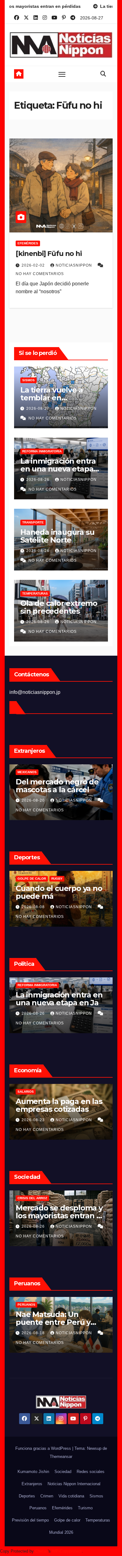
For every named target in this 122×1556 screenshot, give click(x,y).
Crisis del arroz (32, 1198)
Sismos (28, 380)
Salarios (26, 1091)
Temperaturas (35, 593)
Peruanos (26, 1304)
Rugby (57, 878)
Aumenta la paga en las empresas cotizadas (59, 1105)
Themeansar (61, 1456)
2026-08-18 (34, 1333)
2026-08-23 (34, 1120)
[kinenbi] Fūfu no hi (49, 253)
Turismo (85, 1508)
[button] (103, 74)
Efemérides (28, 243)
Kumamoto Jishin (33, 1471)
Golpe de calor (32, 878)
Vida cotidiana (71, 1496)
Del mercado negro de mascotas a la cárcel (57, 785)
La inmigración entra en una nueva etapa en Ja (58, 468)
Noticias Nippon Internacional (74, 1483)
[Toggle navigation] (62, 74)
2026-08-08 (34, 907)
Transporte (33, 522)
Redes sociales (90, 1471)
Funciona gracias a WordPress (43, 1448)
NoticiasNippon (74, 265)
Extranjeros (32, 1483)
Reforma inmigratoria (42, 451)
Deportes (27, 1496)
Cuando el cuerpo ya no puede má (59, 892)
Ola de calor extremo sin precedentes (58, 607)
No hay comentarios (40, 274)
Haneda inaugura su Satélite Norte (57, 536)
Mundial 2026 (61, 1532)
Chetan (41, 1551)
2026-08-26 (38, 479)
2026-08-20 (34, 800)
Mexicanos (27, 772)
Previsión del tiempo (30, 1520)
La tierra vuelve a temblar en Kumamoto (51, 397)
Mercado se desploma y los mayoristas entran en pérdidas (61, 1215)
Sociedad (62, 1471)
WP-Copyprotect (67, 1551)
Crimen (46, 1496)
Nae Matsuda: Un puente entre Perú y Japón (53, 1322)
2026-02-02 (34, 265)
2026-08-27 (38, 408)
